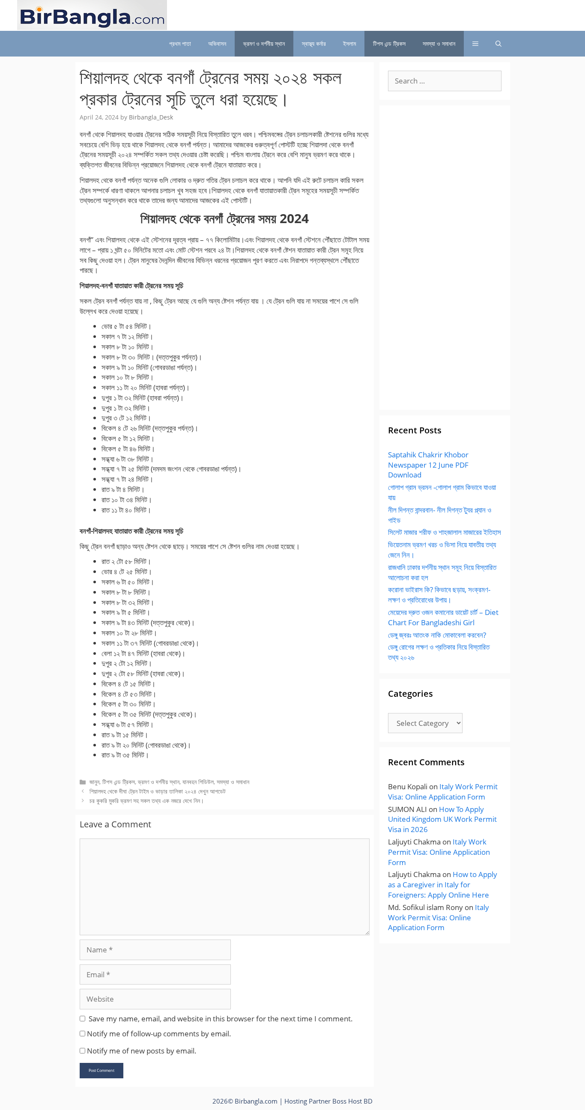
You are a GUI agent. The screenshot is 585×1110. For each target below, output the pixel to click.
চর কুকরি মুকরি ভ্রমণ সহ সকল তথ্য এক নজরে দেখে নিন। (147, 801)
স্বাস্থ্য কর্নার (314, 43)
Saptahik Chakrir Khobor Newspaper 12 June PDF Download (428, 465)
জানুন (94, 782)
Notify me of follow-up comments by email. (159, 1033)
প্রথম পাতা (180, 43)
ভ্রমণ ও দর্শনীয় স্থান (264, 43)
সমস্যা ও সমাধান (439, 43)
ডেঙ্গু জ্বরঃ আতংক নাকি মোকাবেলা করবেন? (437, 635)
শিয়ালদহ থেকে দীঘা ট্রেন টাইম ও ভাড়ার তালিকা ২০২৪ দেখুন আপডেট (158, 791)
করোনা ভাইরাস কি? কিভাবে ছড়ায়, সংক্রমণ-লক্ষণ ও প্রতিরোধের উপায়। (439, 595)
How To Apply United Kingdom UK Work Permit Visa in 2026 (442, 819)
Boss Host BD (352, 1101)
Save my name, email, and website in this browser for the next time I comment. (221, 1018)
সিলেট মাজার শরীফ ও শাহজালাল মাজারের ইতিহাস (444, 532)
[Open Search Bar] (498, 44)
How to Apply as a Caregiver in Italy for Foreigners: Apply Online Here (442, 884)
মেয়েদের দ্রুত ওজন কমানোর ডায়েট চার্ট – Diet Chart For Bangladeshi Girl (443, 617)
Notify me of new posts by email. (142, 1051)
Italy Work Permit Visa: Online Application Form (443, 792)
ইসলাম (349, 43)
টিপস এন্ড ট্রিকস (389, 43)
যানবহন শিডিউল (198, 782)
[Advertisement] (444, 262)
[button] (475, 44)
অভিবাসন (217, 43)
